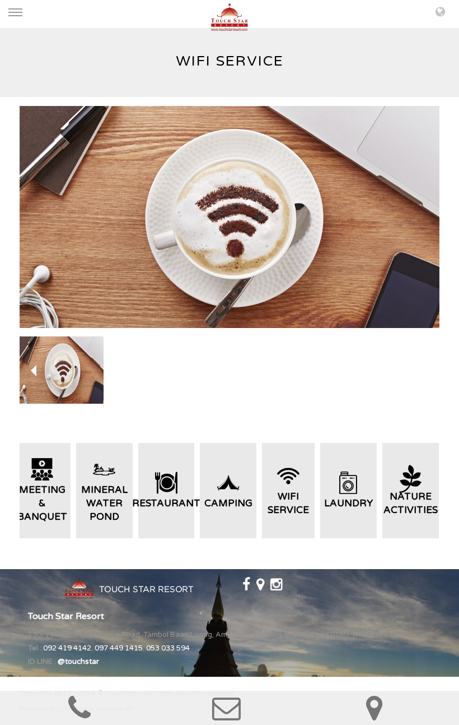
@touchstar (78, 661)
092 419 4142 (67, 648)
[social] (247, 587)
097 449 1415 (119, 648)
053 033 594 (168, 648)
